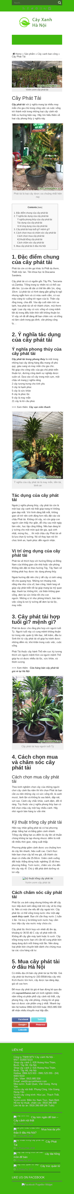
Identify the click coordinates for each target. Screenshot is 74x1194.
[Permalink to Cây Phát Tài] (29, 1140)
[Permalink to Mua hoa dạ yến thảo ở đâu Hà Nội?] (27, 1127)
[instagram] (49, 8)
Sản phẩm (29, 54)
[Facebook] (28, 8)
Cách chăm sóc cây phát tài (30, 242)
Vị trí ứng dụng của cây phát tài (32, 226)
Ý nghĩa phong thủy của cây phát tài (34, 219)
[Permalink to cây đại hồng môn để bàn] (28, 1152)
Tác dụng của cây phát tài (29, 223)
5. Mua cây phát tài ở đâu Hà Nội (30, 246)
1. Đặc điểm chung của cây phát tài (31, 213)
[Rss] (24, 8)
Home (18, 54)
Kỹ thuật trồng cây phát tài (29, 239)
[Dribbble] (41, 8)
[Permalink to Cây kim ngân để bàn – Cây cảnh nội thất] (21, 1115)
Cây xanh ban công (48, 54)
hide (40, 207)
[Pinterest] (36, 8)
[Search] (59, 2)
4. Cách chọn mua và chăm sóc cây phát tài (35, 233)
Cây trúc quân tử (50, 1165)
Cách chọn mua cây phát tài (30, 236)
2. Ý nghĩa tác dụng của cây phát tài (31, 216)
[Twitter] (32, 8)
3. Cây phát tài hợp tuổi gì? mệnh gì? (32, 229)
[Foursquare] (45, 8)
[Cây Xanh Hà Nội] (37, 26)
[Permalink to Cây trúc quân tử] (26, 1164)
